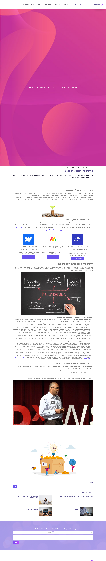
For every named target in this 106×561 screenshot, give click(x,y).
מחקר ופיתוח (19, 227)
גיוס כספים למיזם (76, 4)
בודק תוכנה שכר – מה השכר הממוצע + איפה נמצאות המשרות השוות (26, 508)
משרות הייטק (26, 4)
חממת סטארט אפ (64, 4)
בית (83, 4)
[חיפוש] (15, 486)
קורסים (18, 4)
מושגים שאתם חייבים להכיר (50, 4)
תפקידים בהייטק (36, 4)
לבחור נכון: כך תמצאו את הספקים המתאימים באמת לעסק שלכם (76, 496)
